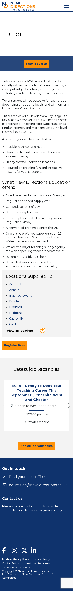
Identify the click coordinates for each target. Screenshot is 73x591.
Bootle (14, 301)
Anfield (14, 290)
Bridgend (16, 313)
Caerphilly (16, 318)
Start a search (36, 63)
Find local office (23, 9)
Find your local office (26, 477)
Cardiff (14, 324)
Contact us (12, 498)
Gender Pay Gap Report (17, 567)
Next (69, 405)
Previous (3, 405)
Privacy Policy (41, 559)
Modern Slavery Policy (16, 559)
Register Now (14, 345)
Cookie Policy (10, 563)
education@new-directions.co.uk (38, 485)
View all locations (20, 330)
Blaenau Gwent (20, 295)
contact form (33, 506)
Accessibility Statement (36, 563)
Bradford (15, 307)
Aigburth (15, 284)
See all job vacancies (37, 446)
